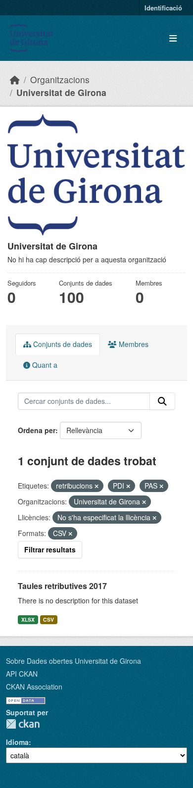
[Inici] (15, 79)
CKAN (23, 724)
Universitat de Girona (61, 92)
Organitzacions (60, 79)
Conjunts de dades (61, 344)
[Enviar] (162, 401)
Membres (132, 344)
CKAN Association (34, 686)
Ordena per (36, 430)
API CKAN (22, 674)
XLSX (28, 619)
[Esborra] (96, 486)
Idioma (17, 742)
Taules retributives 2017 (62, 585)
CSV (48, 619)
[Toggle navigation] (173, 38)
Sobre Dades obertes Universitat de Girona (73, 661)
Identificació (163, 7)
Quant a (43, 365)
